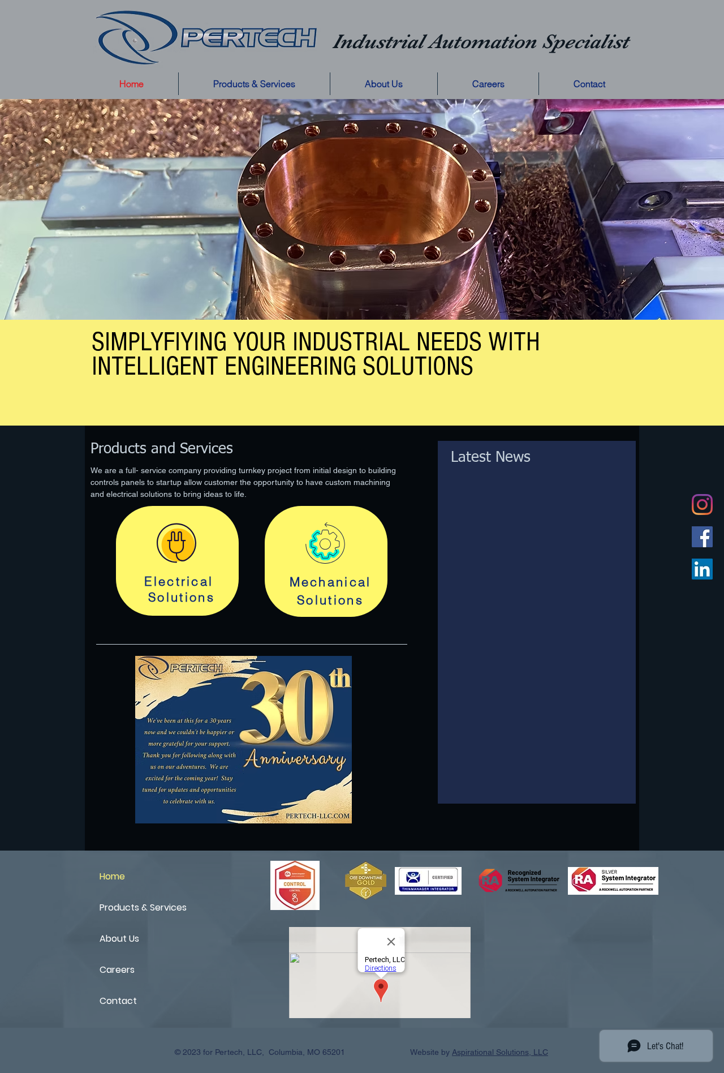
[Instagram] (702, 504)
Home (112, 876)
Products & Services (139, 907)
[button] (254, 83)
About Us (119, 938)
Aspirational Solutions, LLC (500, 1052)
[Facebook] (702, 536)
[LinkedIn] (702, 569)
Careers (117, 969)
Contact (118, 1000)
